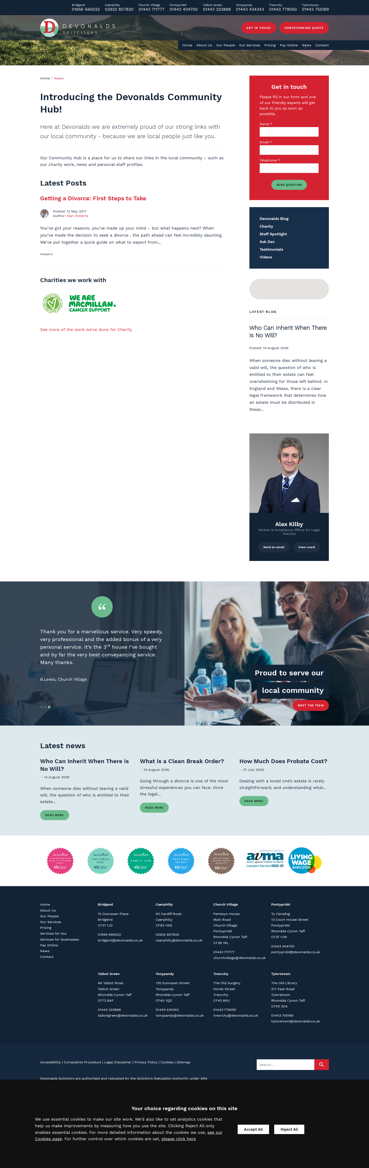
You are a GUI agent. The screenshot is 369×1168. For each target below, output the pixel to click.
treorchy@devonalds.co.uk (235, 1015)
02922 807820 (119, 9)
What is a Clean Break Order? (182, 761)
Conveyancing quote (304, 27)
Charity (266, 226)
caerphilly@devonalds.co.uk (179, 940)
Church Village (225, 904)
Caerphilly (164, 904)
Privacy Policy (146, 1062)
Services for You (53, 933)
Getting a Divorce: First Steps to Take (93, 198)
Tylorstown (280, 974)
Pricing (270, 45)
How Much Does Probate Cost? (283, 761)
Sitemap (183, 1062)
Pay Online (289, 45)
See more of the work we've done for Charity (86, 329)
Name (264, 124)
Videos (266, 257)
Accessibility (50, 1062)
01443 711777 (151, 9)
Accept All (253, 1129)
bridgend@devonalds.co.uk (120, 940)
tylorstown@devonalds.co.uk (295, 1021)
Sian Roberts (77, 216)
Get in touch (258, 27)
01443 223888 (217, 9)
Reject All (289, 1129)
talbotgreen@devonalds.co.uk (123, 1015)
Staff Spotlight (273, 234)
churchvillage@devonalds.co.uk (239, 958)
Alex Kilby (289, 524)
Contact (322, 45)
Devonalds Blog (274, 219)
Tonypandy (165, 974)
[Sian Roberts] (44, 213)
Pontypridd (280, 904)
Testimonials (271, 249)
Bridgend (105, 904)
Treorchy (220, 974)
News (306, 45)
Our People (225, 45)
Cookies (167, 1062)
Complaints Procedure (82, 1062)
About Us (204, 45)
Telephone (268, 160)
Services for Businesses (59, 939)
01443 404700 (184, 9)
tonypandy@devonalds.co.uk (180, 1015)
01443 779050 (283, 9)
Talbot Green (109, 974)
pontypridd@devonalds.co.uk (295, 952)
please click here (178, 1138)
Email (264, 142)
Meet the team (311, 705)
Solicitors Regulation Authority (163, 1078)
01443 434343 (250, 9)
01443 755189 (315, 9)
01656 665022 (86, 9)
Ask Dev (267, 242)
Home (187, 45)
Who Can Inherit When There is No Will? (84, 765)
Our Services (249, 45)
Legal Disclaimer (118, 1062)
